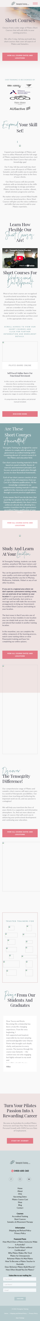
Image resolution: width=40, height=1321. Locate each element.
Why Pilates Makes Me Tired (20, 1253)
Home (20, 1188)
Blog (20, 1205)
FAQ (20, 1194)
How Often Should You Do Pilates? (20, 1269)
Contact (20, 1207)
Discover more (20, 414)
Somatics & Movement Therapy (20, 1222)
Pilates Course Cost (20, 1199)
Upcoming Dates (20, 1196)
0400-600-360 (21, 1170)
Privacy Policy (20, 1233)
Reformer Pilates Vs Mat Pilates (20, 1258)
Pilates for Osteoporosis (20, 1255)
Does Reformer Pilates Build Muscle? (20, 1267)
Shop (20, 1202)
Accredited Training (20, 1216)
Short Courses (20, 1219)
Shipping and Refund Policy (20, 1230)
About (20, 1191)
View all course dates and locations (20, 56)
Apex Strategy (20, 1318)
